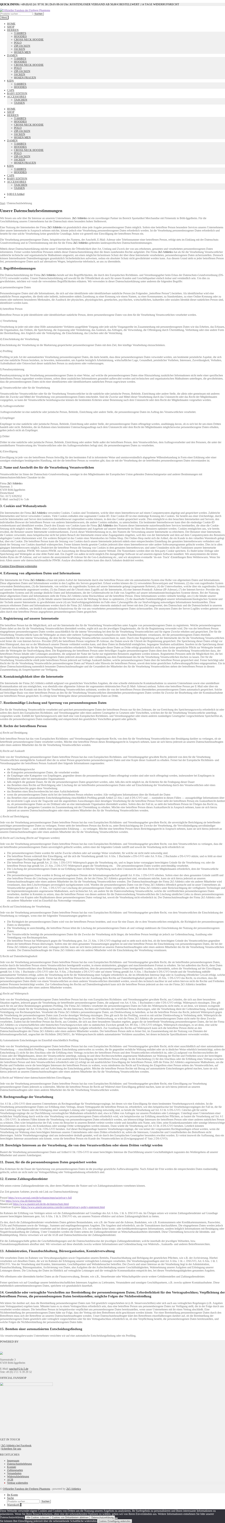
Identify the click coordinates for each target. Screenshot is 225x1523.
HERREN (13, 30)
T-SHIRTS (20, 33)
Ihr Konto (12, 1494)
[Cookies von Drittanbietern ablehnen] (116, 1518)
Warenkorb (14, 1504)
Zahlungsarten (15, 1470)
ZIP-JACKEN (22, 45)
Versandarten (14, 1473)
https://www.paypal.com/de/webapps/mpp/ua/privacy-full (40, 1197)
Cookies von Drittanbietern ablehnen (70, 1517)
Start (2, 203)
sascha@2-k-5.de (18, 1368)
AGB (10, 1479)
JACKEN (19, 49)
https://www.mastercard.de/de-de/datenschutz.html (41, 1203)
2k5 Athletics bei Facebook (16, 1445)
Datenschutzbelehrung (19, 1463)
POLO (18, 42)
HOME (11, 23)
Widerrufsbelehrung (18, 1476)
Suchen (38, 13)
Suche (10, 1497)
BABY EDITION (17, 93)
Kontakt (11, 1466)
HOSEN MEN (22, 52)
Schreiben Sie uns (11, 1448)
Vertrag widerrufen (17, 1482)
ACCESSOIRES (16, 96)
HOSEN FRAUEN (25, 77)
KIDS (10, 80)
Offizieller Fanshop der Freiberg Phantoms (26, 1488)
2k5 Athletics (73, 1488)
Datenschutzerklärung (102, 1517)
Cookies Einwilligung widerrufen (18, 566)
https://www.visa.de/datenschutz (23, 1200)
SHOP (10, 26)
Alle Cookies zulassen (37, 1517)
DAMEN (12, 55)
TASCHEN (20, 99)
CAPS (10, 90)
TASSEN (19, 102)
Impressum (13, 1460)
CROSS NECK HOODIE (29, 39)
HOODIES (20, 36)
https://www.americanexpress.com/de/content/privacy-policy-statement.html (63, 1207)
